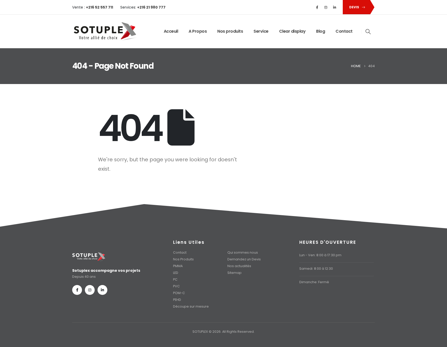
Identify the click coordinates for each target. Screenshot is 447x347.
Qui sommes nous (242, 252)
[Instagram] (326, 7)
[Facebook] (317, 7)
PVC (176, 286)
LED (175, 272)
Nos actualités (239, 266)
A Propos (198, 31)
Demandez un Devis (244, 259)
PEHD (177, 299)
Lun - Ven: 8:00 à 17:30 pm (320, 255)
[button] (368, 31)
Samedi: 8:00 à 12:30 (316, 268)
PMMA (178, 266)
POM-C (179, 293)
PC (175, 279)
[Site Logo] (104, 31)
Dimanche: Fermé (314, 282)
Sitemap (234, 272)
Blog (320, 31)
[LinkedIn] (334, 7)
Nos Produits (183, 259)
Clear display (292, 31)
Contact (344, 31)
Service (261, 31)
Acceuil (171, 31)
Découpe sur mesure (191, 306)
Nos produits (230, 31)
